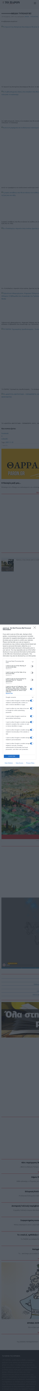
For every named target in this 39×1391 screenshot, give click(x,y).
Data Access (19, 763)
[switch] (31, 666)
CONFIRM (11, 756)
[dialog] (19, 696)
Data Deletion (9, 763)
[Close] (35, 628)
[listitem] (19, 662)
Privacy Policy (30, 763)
